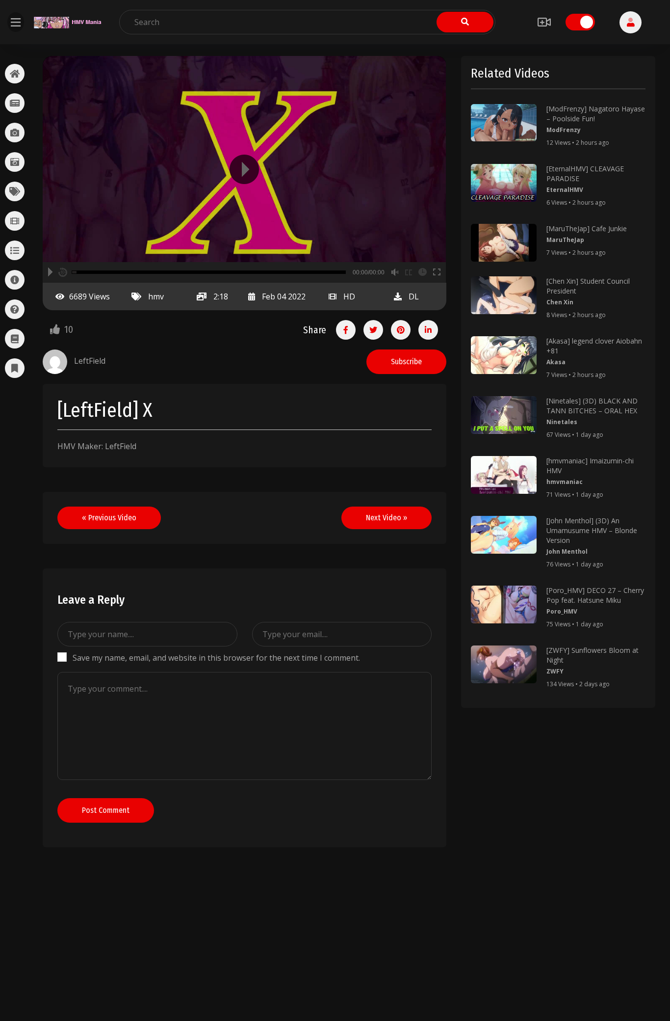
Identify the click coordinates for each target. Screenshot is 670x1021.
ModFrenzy (563, 130)
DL (414, 296)
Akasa (556, 362)
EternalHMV (564, 190)
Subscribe (406, 361)
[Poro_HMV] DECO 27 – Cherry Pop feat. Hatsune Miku (595, 595)
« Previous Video (109, 517)
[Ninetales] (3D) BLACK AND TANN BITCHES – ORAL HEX (592, 405)
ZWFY (555, 671)
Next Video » (386, 517)
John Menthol (567, 551)
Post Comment (105, 810)
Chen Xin (559, 302)
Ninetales (561, 422)
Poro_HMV (561, 611)
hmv (156, 296)
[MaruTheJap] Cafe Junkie (586, 228)
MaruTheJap (565, 240)
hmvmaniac (564, 482)
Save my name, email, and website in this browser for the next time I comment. (216, 657)
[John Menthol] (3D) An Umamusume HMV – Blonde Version (591, 530)
